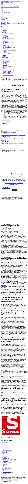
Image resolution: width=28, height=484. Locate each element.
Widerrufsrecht (6, 467)
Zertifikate (5, 461)
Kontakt (5, 464)
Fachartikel (9, 70)
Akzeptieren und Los (6, 481)
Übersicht (3, 23)
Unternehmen (9, 60)
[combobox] (7, 7)
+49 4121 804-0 (15, 13)
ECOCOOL (3, 137)
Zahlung (5, 456)
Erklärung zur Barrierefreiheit (9, 459)
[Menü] (2, 4)
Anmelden (3, 20)
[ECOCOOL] (14, 136)
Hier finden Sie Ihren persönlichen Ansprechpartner (14, 183)
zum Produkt (3, 133)
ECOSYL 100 (4, 142)
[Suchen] (14, 6)
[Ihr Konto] (2, 16)
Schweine (8, 42)
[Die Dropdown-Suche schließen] (17, 6)
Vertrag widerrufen (7, 462)
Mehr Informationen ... (18, 478)
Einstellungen (15, 480)
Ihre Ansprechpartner (7, 450)
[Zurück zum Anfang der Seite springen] (2, 476)
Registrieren (5, 22)
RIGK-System (6, 458)
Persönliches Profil (9, 23)
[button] (4, 31)
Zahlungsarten (20, 23)
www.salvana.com (7, 447)
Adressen (15, 23)
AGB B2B (5, 469)
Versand (5, 457)
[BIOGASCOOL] (11, 130)
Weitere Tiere (9, 50)
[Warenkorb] (2, 26)
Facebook (5, 452)
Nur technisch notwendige (6, 480)
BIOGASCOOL (4, 131)
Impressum (5, 465)
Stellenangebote (6, 451)
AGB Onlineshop (7, 468)
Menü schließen (7, 122)
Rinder (8, 33)
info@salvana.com (6, 444)
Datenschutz (6, 470)
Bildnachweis (6, 473)
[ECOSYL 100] (6, 141)
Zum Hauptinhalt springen (6, 1)
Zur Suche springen (16, 1)
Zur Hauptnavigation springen (11, 2)
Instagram (5, 453)
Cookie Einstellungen (8, 472)
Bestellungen (3, 24)
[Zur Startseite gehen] (5, 12)
